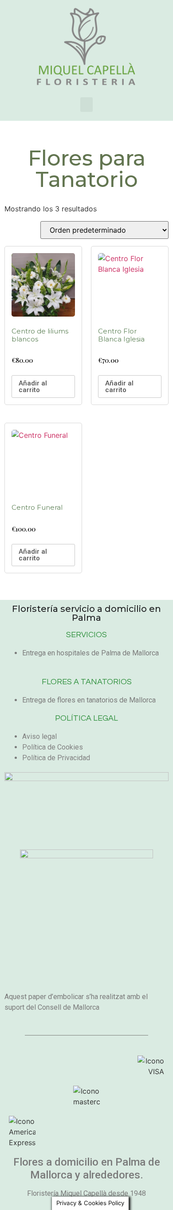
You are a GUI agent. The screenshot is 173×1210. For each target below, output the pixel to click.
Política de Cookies (52, 747)
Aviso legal (39, 736)
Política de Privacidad (56, 758)
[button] (86, 104)
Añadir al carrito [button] (33, 386)
